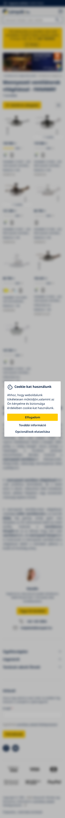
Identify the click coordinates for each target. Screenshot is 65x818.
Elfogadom (32, 417)
